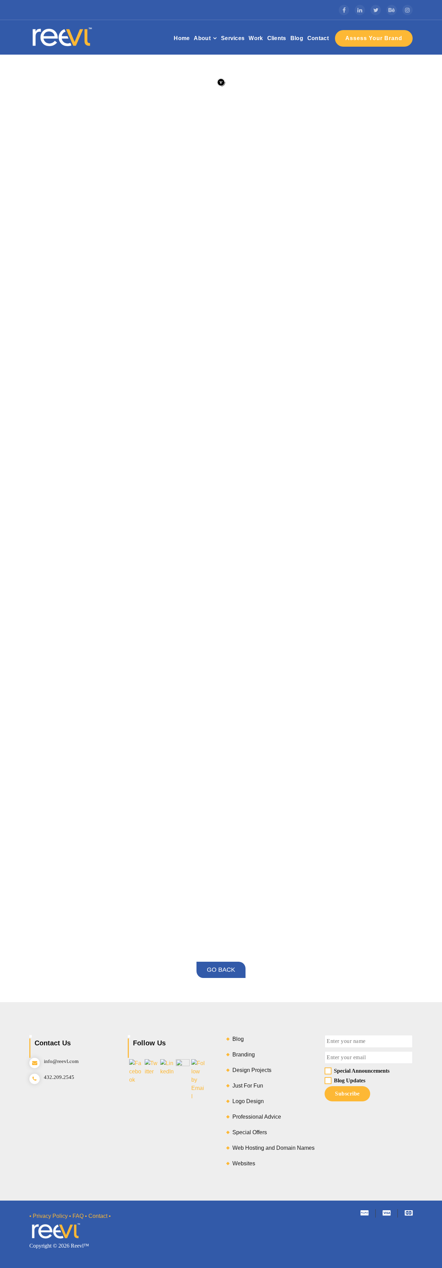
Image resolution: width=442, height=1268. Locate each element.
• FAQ (76, 1216)
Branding (243, 1054)
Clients (276, 38)
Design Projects (251, 1070)
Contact (318, 38)
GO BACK (221, 969)
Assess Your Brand (373, 38)
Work (256, 38)
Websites (243, 1163)
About (202, 38)
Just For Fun (247, 1086)
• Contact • (98, 1216)
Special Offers (249, 1132)
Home (182, 38)
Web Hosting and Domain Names (273, 1148)
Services (232, 38)
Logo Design (248, 1101)
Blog (296, 38)
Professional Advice (256, 1117)
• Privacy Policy (48, 1216)
